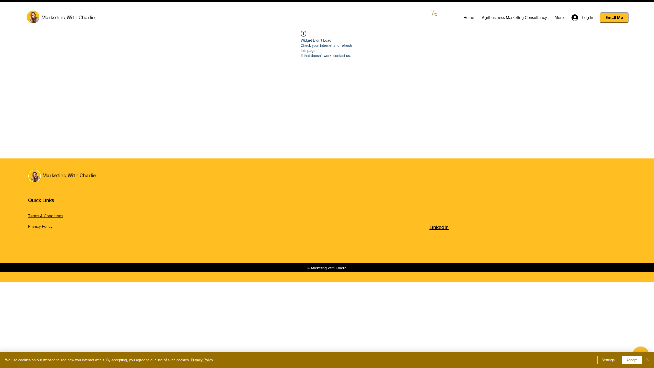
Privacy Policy (40, 226)
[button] (434, 13)
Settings (608, 359)
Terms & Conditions (45, 216)
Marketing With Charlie (68, 17)
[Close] (648, 360)
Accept (631, 359)
